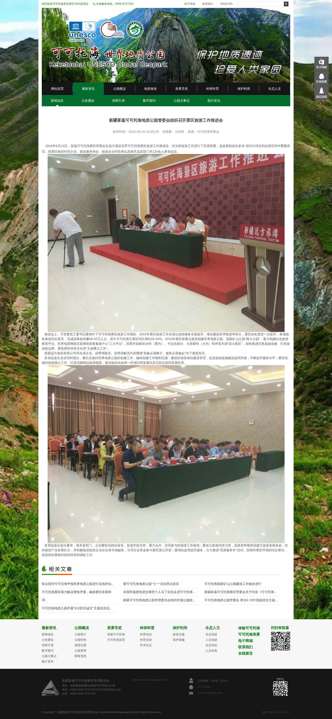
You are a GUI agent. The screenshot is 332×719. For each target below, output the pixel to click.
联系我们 (207, 3)
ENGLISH (226, 3)
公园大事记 (181, 100)
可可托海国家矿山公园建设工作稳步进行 (232, 584)
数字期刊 (149, 100)
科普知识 (146, 634)
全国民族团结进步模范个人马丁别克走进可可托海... (159, 592)
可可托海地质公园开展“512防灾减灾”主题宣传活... (77, 608)
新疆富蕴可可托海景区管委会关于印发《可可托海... (240, 592)
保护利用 (243, 88)
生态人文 (274, 88)
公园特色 (80, 639)
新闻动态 (57, 100)
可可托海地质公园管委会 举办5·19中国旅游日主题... (241, 600)
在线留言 (245, 653)
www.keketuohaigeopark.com (150, 679)
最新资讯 (88, 88)
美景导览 (181, 88)
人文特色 (211, 650)
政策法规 (179, 634)
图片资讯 (214, 100)
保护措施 (179, 639)
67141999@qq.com (210, 693)
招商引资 (118, 100)
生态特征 (211, 645)
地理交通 (80, 645)
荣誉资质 (80, 656)
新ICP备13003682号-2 (276, 712)
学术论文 (146, 645)
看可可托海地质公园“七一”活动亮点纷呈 (151, 584)
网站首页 (57, 88)
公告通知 (88, 100)
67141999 (204, 686)
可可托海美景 (116, 639)
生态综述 (211, 634)
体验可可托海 (116, 634)
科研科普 (212, 88)
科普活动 (146, 639)
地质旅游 (150, 88)
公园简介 (80, 634)
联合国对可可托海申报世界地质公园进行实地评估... (78, 584)
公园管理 (80, 650)
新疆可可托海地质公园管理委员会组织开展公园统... (159, 600)
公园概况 (119, 88)
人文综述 (211, 639)
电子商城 (189, 3)
